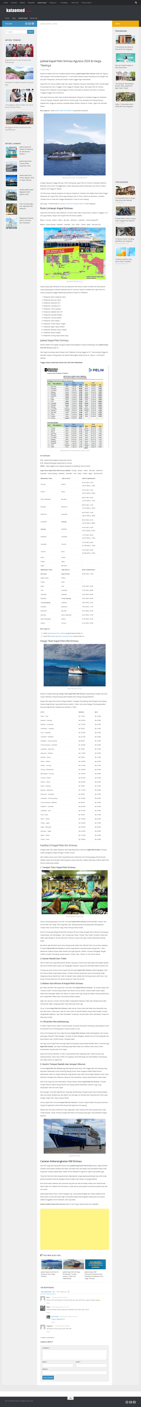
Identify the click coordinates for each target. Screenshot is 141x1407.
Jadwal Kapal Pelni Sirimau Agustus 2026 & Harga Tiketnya (26, 177)
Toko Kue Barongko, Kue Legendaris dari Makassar (26, 206)
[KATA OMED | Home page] (18, 10)
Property (52, 3)
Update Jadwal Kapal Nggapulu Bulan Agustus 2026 (26, 192)
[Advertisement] (74, 44)
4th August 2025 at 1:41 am (60, 1307)
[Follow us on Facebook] (33, 23)
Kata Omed (46, 70)
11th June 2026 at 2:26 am (59, 1297)
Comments (48, 1292)
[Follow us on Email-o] (29, 23)
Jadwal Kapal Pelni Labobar (56, 633)
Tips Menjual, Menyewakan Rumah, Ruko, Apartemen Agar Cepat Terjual (124, 86)
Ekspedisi (31, 3)
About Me (75, 3)
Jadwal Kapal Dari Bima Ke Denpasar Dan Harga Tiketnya (50, 1274)
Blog (14, 18)
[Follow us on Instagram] (26, 23)
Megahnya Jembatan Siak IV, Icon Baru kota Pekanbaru (26, 220)
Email (78, 1362)
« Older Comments (47, 1337)
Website (45, 1369)
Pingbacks (64, 1292)
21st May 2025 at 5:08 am (62, 1326)
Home (6, 3)
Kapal (55, 24)
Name (44, 1362)
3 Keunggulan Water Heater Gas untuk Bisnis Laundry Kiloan (19, 106)
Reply (48, 1303)
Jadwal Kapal (42, 3)
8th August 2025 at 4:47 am (69, 1316)
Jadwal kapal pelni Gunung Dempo (61, 636)
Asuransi (14, 3)
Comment (46, 1348)
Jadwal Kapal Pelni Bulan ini (64, 110)
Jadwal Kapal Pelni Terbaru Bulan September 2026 (25, 163)
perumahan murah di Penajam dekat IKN (72, 204)
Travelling (63, 3)
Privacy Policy (86, 3)
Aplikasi (22, 3)
